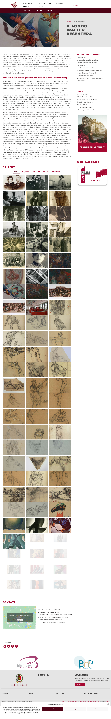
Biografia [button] (25, 172)
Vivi (39, 10)
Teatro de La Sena (82, 94)
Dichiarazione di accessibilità (89, 701)
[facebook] (74, 5)
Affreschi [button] (36, 172)
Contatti (59, 4)
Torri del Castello (82, 104)
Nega (75, 709)
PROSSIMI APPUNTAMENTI (92, 147)
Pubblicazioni (81, 81)
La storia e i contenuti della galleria (87, 60)
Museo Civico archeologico (85, 102)
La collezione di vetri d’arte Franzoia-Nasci (90, 78)
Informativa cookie (73, 701)
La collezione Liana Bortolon (85, 68)
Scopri (28, 10)
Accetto (19, 620)
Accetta (52, 709)
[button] (107, 704)
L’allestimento (81, 65)
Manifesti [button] (56, 172)
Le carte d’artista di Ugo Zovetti (86, 73)
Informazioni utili (45, 5)
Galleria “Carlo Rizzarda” (84, 97)
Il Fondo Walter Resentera (85, 75)
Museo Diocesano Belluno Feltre (87, 99)
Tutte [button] (16, 172)
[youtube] (78, 5)
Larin (107, 701)
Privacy (63, 701)
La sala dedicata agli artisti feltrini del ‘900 (89, 70)
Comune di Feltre (27, 5)
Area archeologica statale (84, 107)
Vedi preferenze (97, 709)
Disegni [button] (46, 172)
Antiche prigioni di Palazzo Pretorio (87, 110)
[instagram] (76, 5)
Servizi (51, 10)
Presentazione (81, 57)
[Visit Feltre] (14, 22)
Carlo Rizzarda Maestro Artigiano (87, 62)
